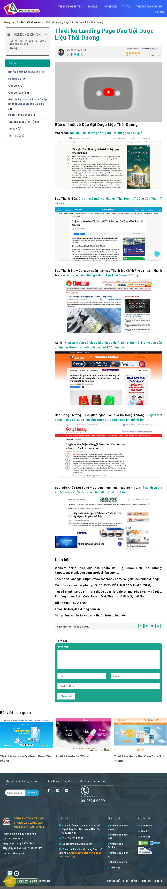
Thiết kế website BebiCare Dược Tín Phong (139, 758)
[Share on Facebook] (68, 54)
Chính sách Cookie (115, 846)
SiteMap (146, 836)
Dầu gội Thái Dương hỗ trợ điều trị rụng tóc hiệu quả (106, 133)
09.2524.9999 (93, 800)
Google (92, 6)
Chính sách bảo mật (118, 836)
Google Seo (15, 92)
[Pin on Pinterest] (77, 54)
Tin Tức (160, 11)
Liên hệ (145, 831)
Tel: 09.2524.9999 (73, 838)
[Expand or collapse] (46, 34)
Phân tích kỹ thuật (20, 114)
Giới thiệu (146, 825)
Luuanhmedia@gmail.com (77, 844)
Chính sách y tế (119, 862)
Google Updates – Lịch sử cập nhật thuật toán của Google (27, 101)
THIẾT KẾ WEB (131, 881)
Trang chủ (9, 22)
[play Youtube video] (108, 92)
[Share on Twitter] (73, 54)
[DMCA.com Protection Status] (143, 842)
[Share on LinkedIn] (81, 54)
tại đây (71, 856)
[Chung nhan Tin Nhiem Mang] (148, 850)
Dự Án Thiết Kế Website (30, 22)
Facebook (110, 6)
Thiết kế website (69, 6)
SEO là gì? (116, 867)
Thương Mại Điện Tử (149, 6)
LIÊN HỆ (158, 881)
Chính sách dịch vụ (118, 855)
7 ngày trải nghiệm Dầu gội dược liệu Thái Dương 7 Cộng (99, 275)
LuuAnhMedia (42, 881)
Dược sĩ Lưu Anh (77, 49)
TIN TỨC (147, 881)
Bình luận (64, 646)
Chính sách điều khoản (118, 827)
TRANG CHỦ (113, 881)
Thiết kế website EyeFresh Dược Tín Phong (25, 758)
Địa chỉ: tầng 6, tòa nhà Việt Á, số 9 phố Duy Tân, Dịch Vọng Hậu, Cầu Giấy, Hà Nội (81, 829)
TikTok (126, 6)
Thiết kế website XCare (72, 756)
